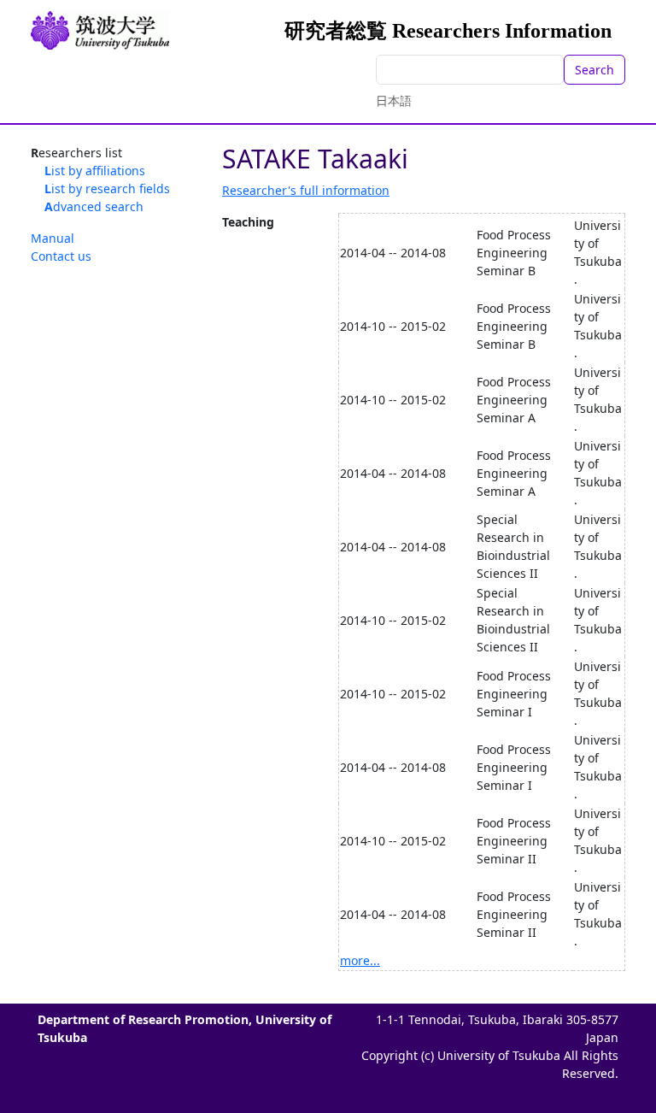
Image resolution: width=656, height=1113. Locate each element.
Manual (52, 238)
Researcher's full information (306, 190)
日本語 (394, 100)
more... (360, 960)
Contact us (61, 256)
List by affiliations (94, 170)
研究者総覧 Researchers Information (448, 31)
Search (594, 70)
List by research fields (107, 188)
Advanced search (94, 206)
